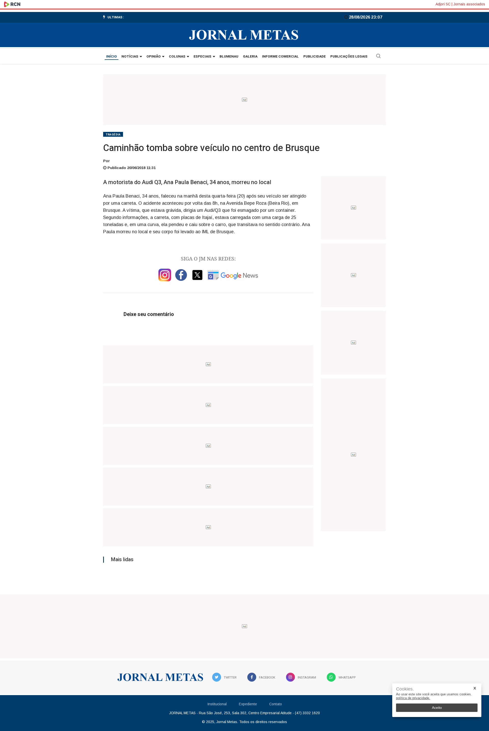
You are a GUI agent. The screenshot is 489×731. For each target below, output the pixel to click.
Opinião (153, 56)
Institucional (217, 704)
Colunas (177, 56)
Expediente (248, 704)
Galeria (250, 56)
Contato (275, 704)
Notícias (129, 56)
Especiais (202, 56)
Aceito (437, 708)
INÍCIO (111, 56)
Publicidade (314, 56)
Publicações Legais (349, 56)
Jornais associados (469, 4)
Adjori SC (443, 4)
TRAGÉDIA (113, 134)
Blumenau (229, 56)
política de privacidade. (413, 698)
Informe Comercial (280, 56)
